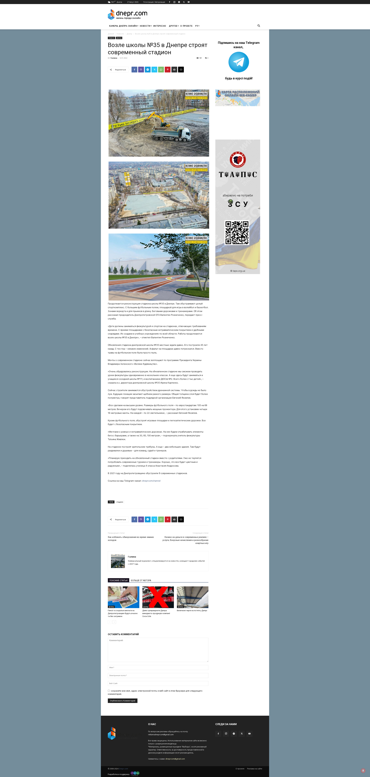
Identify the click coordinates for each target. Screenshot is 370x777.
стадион (119, 502)
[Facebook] (169, 2)
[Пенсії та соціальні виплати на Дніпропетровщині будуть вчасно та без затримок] (123, 597)
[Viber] (141, 69)
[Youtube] (188, 2)
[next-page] (114, 622)
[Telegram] (179, 2)
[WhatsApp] (161, 69)
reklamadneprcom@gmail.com (161, 734)
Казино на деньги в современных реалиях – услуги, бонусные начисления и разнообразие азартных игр (185, 540)
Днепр (129, 34)
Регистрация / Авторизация (154, 2)
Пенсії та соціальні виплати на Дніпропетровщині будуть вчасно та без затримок (123, 613)
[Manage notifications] (363, 770)
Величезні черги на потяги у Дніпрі (192, 610)
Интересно (159, 26)
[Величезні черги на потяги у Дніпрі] (192, 597)
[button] (258, 26)
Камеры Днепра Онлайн (123, 26)
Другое (173, 26)
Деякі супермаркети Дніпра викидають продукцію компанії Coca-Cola (156, 613)
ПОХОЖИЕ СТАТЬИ (118, 580)
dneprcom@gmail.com (175, 758)
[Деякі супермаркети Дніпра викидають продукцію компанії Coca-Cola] (158, 597)
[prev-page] (109, 622)
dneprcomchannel (151, 480)
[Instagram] (174, 2)
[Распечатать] (174, 69)
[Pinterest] (168, 69)
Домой (111, 34)
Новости (145, 26)
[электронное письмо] (181, 69)
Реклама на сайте (254, 768)
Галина (114, 58)
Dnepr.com (123, 768)
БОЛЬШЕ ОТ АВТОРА (141, 580)
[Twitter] (184, 2)
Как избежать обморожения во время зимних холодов (131, 538)
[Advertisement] (205, 14)
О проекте (186, 26)
